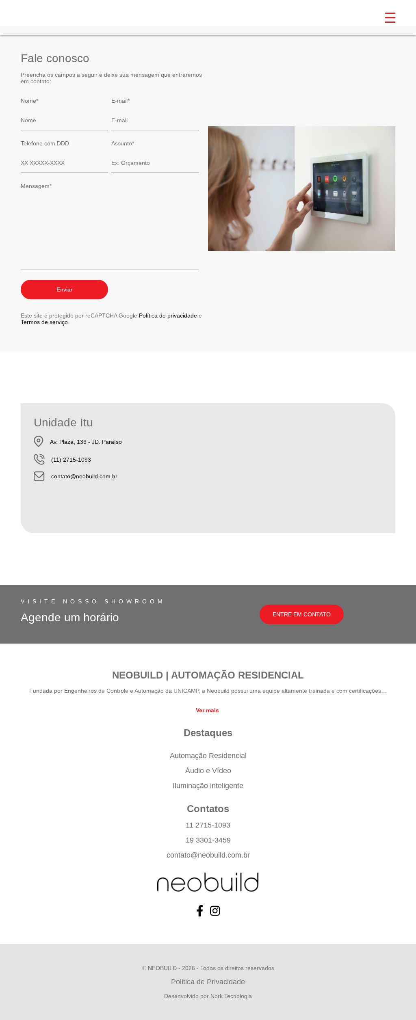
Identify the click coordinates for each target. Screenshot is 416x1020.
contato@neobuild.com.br (84, 476)
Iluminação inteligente (208, 786)
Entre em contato (302, 614)
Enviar (64, 289)
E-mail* (120, 100)
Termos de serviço (44, 322)
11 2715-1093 (208, 825)
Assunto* (122, 143)
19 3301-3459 (208, 840)
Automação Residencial (208, 756)
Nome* (29, 100)
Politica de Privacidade (208, 982)
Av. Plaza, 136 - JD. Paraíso (86, 442)
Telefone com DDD (45, 143)
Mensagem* (36, 186)
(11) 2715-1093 (71, 459)
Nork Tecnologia (231, 996)
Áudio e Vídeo (208, 771)
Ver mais (207, 710)
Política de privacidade (168, 315)
